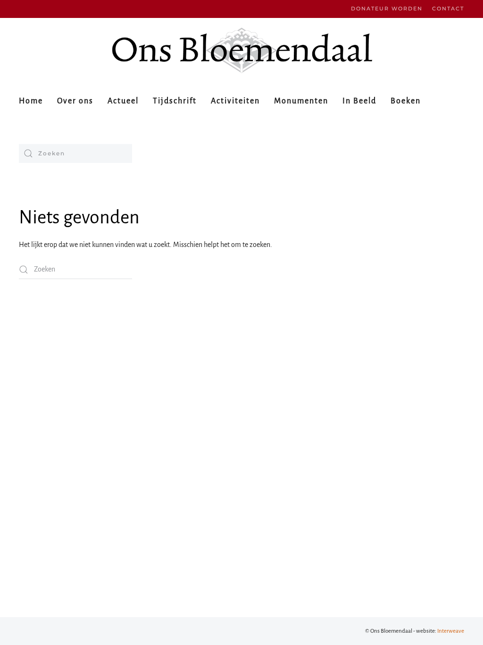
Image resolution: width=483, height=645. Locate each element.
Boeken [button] (406, 101)
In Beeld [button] (359, 101)
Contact (448, 8)
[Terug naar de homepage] (241, 50)
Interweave (450, 631)
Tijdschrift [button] (175, 101)
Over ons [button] (75, 101)
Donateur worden (387, 8)
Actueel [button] (123, 101)
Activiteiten (235, 101)
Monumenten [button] (301, 101)
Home (31, 101)
